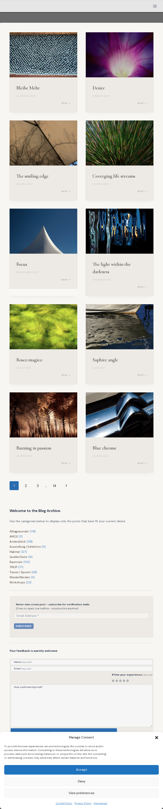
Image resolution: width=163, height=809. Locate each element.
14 (54, 485)
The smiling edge (32, 176)
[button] (157, 737)
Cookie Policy (64, 803)
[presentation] (43, 55)
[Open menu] (155, 6)
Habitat (15, 552)
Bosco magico (29, 360)
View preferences (81, 793)
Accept (81, 770)
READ (65, 103)
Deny (81, 781)
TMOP (13, 567)
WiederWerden (20, 577)
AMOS (14, 536)
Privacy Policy (82, 803)
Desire (99, 88)
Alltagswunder (19, 531)
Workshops (17, 582)
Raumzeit (16, 562)
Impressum (100, 803)
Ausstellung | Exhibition (25, 547)
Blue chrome (105, 448)
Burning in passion (33, 448)
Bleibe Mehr (28, 88)
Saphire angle (105, 360)
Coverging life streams (114, 176)
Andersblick (18, 541)
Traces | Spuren (20, 572)
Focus (21, 264)
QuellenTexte (18, 557)
